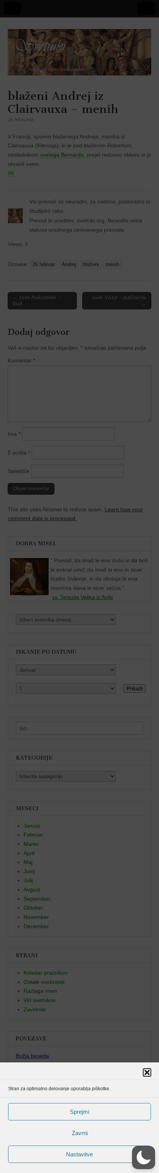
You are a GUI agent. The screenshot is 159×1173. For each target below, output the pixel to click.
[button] (147, 1072)
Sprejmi (79, 1111)
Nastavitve (79, 1154)
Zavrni (80, 1133)
